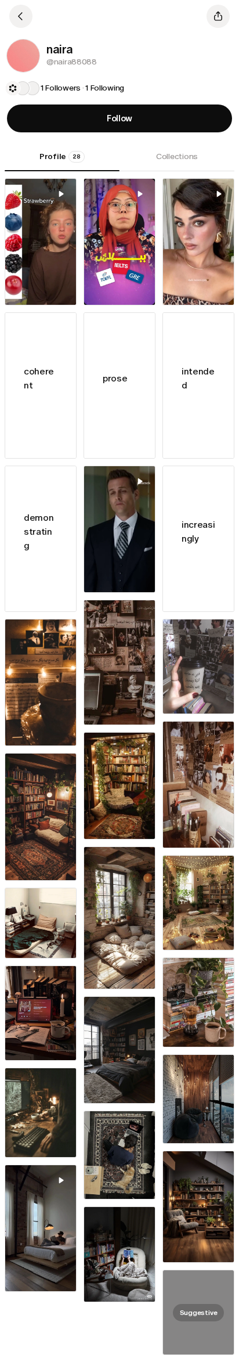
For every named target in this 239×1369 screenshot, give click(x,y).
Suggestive (199, 1313)
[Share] (218, 16)
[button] (23, 55)
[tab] (62, 161)
